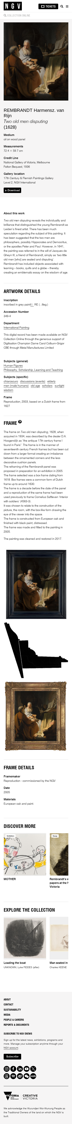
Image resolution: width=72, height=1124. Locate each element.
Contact (8, 1005)
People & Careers (14, 1020)
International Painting (16, 327)
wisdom (8, 390)
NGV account (11, 1048)
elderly (51, 381)
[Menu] (67, 6)
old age (35, 385)
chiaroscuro (11, 381)
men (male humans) (16, 385)
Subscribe (12, 1056)
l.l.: (32, 304)
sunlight (59, 385)
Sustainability (12, 1010)
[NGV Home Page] (13, 6)
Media (7, 1015)
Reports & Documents (16, 1025)
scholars (47, 385)
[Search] (61, 6)
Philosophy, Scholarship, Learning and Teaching (33, 370)
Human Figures (13, 365)
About (7, 999)
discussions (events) (32, 381)
